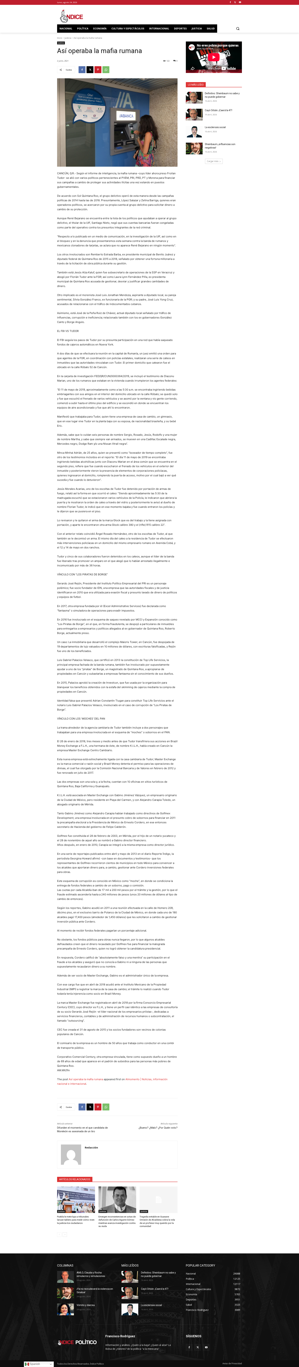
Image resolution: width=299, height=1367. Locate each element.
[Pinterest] (97, 69)
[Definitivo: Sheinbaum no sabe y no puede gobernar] (194, 98)
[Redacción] (71, 1154)
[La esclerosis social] (194, 131)
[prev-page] (59, 1234)
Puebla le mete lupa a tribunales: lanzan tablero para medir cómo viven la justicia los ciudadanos (75, 1219)
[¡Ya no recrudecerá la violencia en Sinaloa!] (65, 1293)
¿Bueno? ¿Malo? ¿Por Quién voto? (158, 1127)
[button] (238, 28)
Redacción (91, 1147)
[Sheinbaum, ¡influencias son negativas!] (194, 148)
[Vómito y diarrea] (65, 1309)
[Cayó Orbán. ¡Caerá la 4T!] (194, 115)
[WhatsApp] (105, 69)
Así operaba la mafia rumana (86, 1079)
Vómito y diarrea (86, 1305)
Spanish (34, 1364)
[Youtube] (240, 2)
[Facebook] (230, 2)
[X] (235, 2)
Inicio (59, 37)
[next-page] (65, 1234)
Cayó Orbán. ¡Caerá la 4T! (218, 110)
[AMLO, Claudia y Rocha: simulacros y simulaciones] (65, 1277)
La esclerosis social (215, 127)
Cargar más (212, 161)
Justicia (68, 37)
